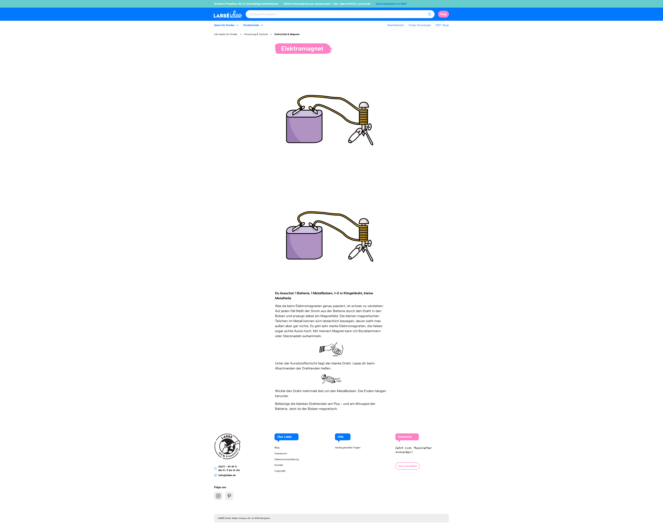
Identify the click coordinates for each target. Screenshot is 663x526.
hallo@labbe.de (227, 475)
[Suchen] (430, 14)
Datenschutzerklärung (287, 459)
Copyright (280, 470)
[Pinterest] (229, 496)
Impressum (281, 453)
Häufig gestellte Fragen (348, 447)
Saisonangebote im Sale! (391, 3)
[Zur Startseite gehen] (227, 14)
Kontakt (279, 465)
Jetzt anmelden (407, 466)
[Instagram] (218, 496)
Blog (277, 447)
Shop (443, 14)
